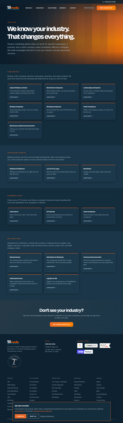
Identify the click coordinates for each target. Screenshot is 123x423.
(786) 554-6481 (110, 2)
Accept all (20, 416)
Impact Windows (79, 382)
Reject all (33, 416)
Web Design (11, 385)
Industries (39, 8)
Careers (98, 385)
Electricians (78, 397)
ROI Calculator (56, 388)
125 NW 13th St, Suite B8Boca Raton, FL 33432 (53, 350)
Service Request (89, 8)
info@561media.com (51, 347)
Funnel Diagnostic (58, 385)
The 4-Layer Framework (59, 382)
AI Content (33, 385)
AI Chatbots (33, 388)
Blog (97, 391)
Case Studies (52, 8)
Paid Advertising (12, 388)
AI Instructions (34, 397)
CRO (8, 397)
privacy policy (19, 411)
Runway (54, 391)
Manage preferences (47, 416)
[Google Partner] (80, 345)
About (98, 382)
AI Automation (34, 382)
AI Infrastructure (57, 394)
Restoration (78, 385)
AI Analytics (33, 391)
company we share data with (42, 411)
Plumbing (77, 394)
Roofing (76, 388)
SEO (8, 382)
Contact (73, 8)
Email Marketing (12, 391)
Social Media (11, 394)
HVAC (76, 391)
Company (62, 8)
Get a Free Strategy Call (61, 324)
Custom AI (33, 394)
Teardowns (55, 397)
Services (29, 8)
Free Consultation (106, 8)
